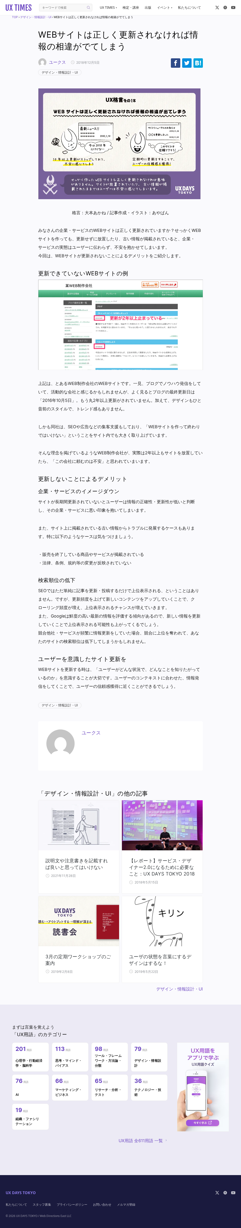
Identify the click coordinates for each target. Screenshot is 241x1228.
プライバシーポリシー (72, 1204)
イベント (164, 7)
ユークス (57, 62)
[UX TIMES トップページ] (19, 7)
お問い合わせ (102, 1204)
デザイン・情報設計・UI (35, 17)
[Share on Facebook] (175, 63)
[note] (225, 7)
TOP (15, 17)
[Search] (88, 7)
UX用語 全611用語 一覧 (141, 1140)
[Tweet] (187, 63)
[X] (217, 7)
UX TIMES (108, 7)
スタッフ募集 (42, 1204)
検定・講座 (131, 7)
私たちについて (189, 7)
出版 (148, 7)
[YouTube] (233, 7)
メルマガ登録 (126, 1204)
